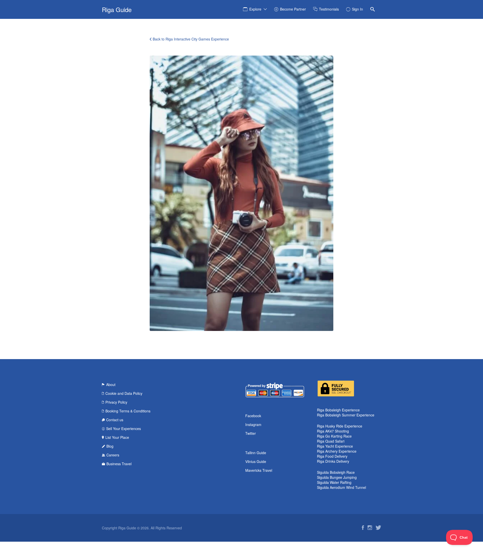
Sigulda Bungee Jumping (337, 477)
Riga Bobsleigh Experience (338, 409)
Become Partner (293, 9)
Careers (112, 454)
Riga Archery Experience (336, 451)
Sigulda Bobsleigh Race (336, 472)
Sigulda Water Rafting (334, 482)
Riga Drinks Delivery (333, 461)
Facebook (253, 415)
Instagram (253, 424)
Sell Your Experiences (123, 428)
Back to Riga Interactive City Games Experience (191, 38)
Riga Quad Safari (330, 441)
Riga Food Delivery (332, 456)
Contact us (114, 419)
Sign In (357, 9)
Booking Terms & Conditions (127, 410)
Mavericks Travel (258, 470)
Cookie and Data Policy (123, 393)
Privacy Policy (116, 402)
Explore (255, 9)
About (110, 384)
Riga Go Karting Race (334, 436)
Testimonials (329, 9)
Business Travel (119, 463)
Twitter (250, 433)
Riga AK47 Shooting (333, 431)
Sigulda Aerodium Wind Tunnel (341, 487)
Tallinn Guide (255, 452)
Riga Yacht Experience (335, 446)
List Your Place (117, 437)
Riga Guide (117, 9)
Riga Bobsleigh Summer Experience (345, 414)
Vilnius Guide (255, 461)
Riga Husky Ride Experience (339, 426)
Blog (109, 446)
